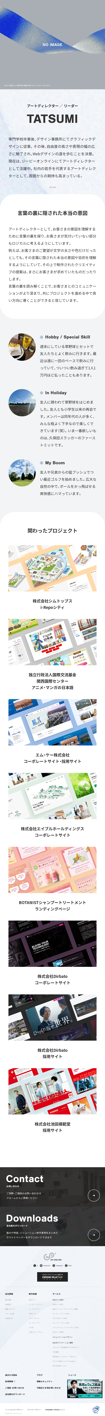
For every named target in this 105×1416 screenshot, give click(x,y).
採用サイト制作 (57, 1304)
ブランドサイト (34, 1318)
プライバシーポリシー (34, 1409)
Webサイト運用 (57, 1332)
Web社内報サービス (59, 1366)
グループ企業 (9, 1313)
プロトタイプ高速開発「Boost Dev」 (64, 1347)
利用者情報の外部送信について (55, 1409)
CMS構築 (55, 1352)
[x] (84, 1389)
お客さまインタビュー (36, 1332)
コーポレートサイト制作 (60, 1313)
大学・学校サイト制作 (59, 1318)
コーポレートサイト (36, 1304)
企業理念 (8, 1304)
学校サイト (32, 1313)
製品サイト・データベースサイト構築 (65, 1309)
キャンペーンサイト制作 (60, 1323)
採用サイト (32, 1300)
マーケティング (34, 1323)
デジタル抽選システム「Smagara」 (64, 1361)
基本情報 (8, 1300)
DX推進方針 (9, 1318)
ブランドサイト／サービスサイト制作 (65, 1327)
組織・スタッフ (10, 1309)
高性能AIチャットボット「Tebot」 (63, 1356)
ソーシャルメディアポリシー (14, 1409)
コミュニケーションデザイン (62, 1337)
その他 (31, 1327)
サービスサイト (34, 1309)
